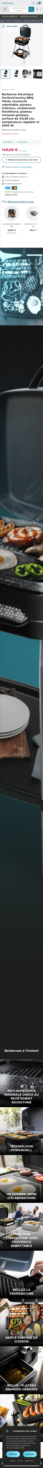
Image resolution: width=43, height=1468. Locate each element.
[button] (39, 74)
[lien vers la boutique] (7, 3)
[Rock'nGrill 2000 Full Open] (34, 213)
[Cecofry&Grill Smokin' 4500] (11, 213)
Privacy (20, 1461)
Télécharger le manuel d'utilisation (16, 154)
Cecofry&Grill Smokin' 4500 (11, 225)
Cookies (12, 1461)
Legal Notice (29, 1461)
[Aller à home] (2, 21)
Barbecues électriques (21, 201)
